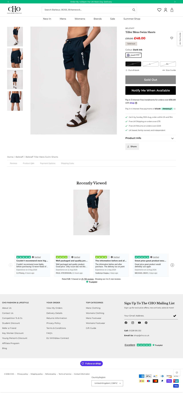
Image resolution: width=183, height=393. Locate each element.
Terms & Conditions (56, 328)
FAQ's (49, 333)
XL (171, 64)
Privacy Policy (53, 323)
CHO (12, 374)
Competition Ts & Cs (12, 318)
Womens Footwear (95, 323)
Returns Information (56, 318)
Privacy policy (22, 374)
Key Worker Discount (13, 333)
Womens (80, 18)
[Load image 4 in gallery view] (15, 58)
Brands (98, 18)
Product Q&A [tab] (28, 163)
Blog (4, 348)
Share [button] (134, 146)
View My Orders (54, 308)
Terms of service (65, 374)
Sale (112, 18)
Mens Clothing (93, 308)
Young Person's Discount (14, 338)
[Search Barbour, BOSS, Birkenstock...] (134, 10)
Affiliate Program (10, 343)
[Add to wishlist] (172, 37)
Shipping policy (37, 374)
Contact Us (7, 313)
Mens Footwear (93, 318)
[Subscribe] (175, 316)
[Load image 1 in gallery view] (15, 37)
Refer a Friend (9, 328)
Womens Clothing (95, 313)
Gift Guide (91, 328)
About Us (6, 308)
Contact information (82, 374)
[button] (62, 19)
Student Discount (11, 323)
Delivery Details (54, 313)
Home (10, 157)
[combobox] (89, 10)
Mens (63, 18)
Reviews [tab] (13, 163)
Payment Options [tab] (47, 163)
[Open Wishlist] (159, 10)
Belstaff (19, 157)
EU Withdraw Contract (57, 338)
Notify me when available (151, 90)
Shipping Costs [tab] (67, 163)
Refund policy (50, 374)
